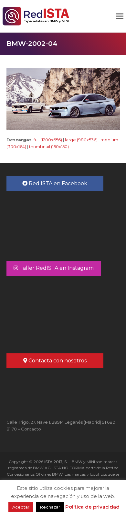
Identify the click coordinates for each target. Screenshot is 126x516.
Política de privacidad (92, 507)
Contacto (31, 428)
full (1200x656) (48, 139)
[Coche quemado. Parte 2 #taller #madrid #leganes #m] (63, 311)
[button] (119, 16)
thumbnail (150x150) (49, 146)
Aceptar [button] (20, 507)
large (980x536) (81, 139)
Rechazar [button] (50, 507)
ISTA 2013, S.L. (57, 461)
